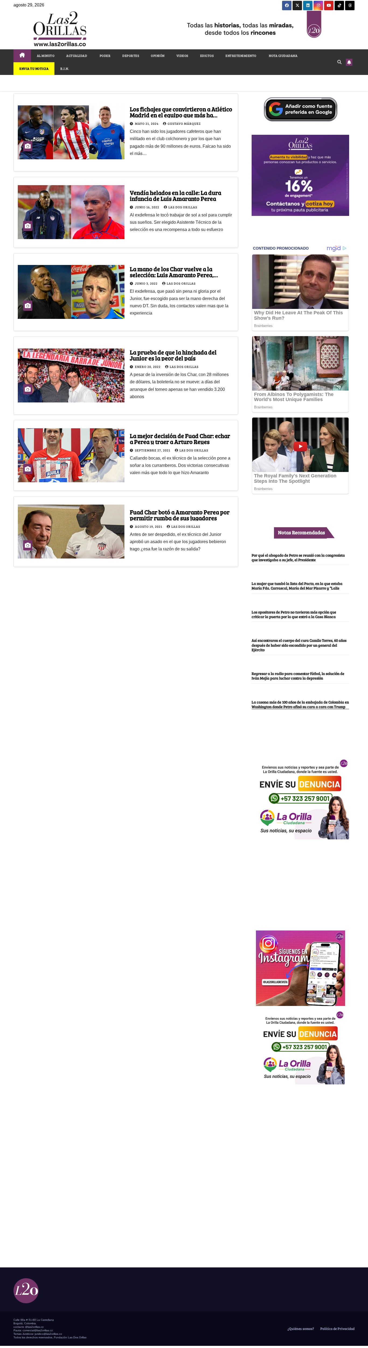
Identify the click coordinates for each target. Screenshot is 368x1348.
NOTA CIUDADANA (283, 55)
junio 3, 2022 (146, 283)
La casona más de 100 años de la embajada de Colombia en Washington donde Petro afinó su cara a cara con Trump (300, 704)
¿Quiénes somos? (300, 1328)
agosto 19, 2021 (149, 526)
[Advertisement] (300, 882)
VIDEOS (182, 55)
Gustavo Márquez (184, 123)
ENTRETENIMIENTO (240, 55)
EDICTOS (207, 55)
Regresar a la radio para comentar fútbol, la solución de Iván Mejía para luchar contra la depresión (298, 676)
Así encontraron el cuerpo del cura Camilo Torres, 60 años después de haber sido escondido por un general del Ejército (299, 644)
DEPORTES (130, 55)
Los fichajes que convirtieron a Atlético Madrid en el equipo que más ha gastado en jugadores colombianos (181, 115)
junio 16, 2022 (147, 207)
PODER (104, 55)
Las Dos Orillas (182, 207)
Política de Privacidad (337, 1328)
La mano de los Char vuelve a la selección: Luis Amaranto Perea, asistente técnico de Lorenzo (172, 275)
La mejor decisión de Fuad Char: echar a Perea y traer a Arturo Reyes (180, 439)
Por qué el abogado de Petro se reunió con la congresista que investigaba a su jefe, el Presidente (298, 557)
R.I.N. (64, 68)
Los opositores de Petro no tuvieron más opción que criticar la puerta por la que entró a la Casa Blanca (294, 614)
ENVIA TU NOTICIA (33, 68)
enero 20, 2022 (148, 366)
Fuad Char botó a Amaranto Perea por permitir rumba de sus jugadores (180, 515)
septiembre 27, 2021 (153, 450)
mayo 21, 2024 (147, 123)
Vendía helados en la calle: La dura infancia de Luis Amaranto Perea (175, 195)
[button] (339, 62)
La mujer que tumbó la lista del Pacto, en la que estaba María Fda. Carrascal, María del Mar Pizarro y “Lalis (297, 586)
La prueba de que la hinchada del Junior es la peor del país (173, 355)
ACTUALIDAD (76, 55)
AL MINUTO (46, 55)
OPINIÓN (158, 55)
